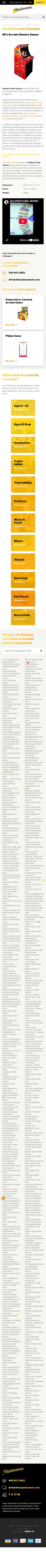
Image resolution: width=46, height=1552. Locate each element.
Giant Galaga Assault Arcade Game (9, 1141)
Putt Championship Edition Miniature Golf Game (34, 902)
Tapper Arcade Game (32, 1212)
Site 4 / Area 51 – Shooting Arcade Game (34, 1033)
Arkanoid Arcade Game (10, 739)
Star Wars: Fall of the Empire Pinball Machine (33, 1141)
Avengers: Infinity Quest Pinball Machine (10, 770)
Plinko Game (29, 863)
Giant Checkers (7, 1133)
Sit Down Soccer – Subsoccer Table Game (33, 1028)
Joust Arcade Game (9, 1344)
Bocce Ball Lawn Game (10, 835)
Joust (4, 118)
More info (10, 325)
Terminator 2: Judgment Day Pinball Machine (33, 1244)
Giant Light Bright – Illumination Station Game (11, 1164)
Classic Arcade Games (16, 25)
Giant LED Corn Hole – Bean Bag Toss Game (10, 1157)
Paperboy (33, 116)
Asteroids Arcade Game (10, 741)
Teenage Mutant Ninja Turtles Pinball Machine (33, 1220)
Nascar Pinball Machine (33, 727)
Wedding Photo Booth (32, 1369)
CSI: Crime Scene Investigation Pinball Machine (9, 966)
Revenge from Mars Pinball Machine (32, 942)
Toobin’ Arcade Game (32, 1320)
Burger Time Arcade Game (11, 847)
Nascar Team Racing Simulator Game (32, 731)
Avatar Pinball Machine (10, 767)
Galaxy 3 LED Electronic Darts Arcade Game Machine (10, 1097)
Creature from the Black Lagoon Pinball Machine (10, 946)
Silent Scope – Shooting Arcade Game (33, 1010)
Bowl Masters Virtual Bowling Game (9, 838)
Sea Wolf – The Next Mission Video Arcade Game (32, 997)
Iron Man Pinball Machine (11, 1332)
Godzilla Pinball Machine (11, 1201)
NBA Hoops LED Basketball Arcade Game (34, 749)
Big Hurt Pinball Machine (11, 807)
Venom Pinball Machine (33, 1358)
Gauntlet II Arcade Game (11, 1116)
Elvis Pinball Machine (9, 1055)
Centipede (24, 116)
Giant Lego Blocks (8, 1161)
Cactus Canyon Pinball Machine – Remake (10, 855)
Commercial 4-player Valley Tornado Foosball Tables (11, 919)
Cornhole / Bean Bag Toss (11, 936)
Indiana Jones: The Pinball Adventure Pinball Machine (11, 1322)
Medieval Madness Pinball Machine (32, 665)
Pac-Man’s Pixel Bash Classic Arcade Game (32, 843)
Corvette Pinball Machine (11, 938)
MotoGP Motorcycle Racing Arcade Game (32, 714)
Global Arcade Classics (10, 1198)
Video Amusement (9, 162)
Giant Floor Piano (8, 1137)
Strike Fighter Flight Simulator (31, 1176)
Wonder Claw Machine (33, 1409)
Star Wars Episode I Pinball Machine (32, 1117)
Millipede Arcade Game (33, 678)
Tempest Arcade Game (33, 1236)
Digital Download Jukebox (11, 1002)
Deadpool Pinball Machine (11, 990)
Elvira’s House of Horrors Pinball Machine (11, 1052)
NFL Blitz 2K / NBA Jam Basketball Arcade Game (34, 792)
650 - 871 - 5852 (25, 2)
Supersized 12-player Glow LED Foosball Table (33, 1204)
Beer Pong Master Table (11, 793)
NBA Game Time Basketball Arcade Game (34, 735)
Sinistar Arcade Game (32, 1020)
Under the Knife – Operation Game (31, 1349)
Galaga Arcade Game (10, 1093)
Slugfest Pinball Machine (33, 1041)
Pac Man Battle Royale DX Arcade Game (34, 822)
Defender (6, 116)
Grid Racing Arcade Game (11, 1227)
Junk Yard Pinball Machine (11, 1351)
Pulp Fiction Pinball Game (34, 896)
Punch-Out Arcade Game (34, 898)
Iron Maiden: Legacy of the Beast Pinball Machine (11, 1328)
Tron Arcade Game (31, 1337)
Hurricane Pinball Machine (11, 1304)
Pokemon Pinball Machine (34, 866)
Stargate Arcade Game (33, 1144)
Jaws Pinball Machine (9, 1339)
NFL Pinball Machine (32, 795)
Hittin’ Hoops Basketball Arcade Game (10, 1270)
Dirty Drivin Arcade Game (11, 1004)
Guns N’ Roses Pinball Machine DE (10, 1242)
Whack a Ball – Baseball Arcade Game (33, 1377)
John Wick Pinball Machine (11, 1341)
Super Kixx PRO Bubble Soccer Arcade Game (33, 1199)
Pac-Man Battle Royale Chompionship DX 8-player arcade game (33, 832)
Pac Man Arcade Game (33, 819)
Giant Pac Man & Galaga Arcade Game (11, 1176)
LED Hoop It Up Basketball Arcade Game (11, 1399)
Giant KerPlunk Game (10, 1149)
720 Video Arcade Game (10, 673)
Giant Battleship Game (10, 1128)
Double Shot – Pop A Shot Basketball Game (11, 1031)
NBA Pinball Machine (32, 758)
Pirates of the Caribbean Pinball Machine (33, 860)
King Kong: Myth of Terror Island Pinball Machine (11, 1368)
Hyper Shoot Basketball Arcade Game (10, 1307)
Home (4, 25)
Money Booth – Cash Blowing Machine (32, 686)
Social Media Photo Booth (34, 1048)
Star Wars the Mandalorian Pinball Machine (32, 1128)
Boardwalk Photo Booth (10, 828)
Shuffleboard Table (32, 1006)
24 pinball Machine (9, 671)
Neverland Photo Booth (33, 774)
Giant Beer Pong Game (10, 1130)
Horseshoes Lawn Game (11, 1283)
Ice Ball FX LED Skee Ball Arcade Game (10, 1312)
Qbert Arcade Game (32, 915)
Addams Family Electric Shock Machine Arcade (10, 686)
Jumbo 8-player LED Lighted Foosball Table (10, 1347)
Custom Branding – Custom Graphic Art (9, 972)
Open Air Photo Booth (32, 807)
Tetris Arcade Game (32, 1248)
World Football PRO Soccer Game (32, 1417)
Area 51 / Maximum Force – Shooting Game (11, 735)
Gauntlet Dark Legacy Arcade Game (10, 1113)
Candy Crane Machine (10, 859)
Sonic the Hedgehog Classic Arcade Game (32, 1056)
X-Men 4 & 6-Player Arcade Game (31, 1436)
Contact (40, 2)
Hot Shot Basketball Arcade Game (9, 1291)
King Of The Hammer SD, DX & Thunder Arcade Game (11, 1374)
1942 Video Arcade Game (11, 664)
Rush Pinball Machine (32, 973)
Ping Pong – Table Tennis (34, 856)
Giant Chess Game (9, 1135)
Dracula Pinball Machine (11, 1041)
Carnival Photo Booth (9, 868)
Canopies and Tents (9, 861)
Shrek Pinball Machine (33, 1004)
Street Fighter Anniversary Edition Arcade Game (34, 1162)
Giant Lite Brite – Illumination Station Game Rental (11, 1170)
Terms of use (23, 1528)
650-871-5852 (17, 272)
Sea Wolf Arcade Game (33, 1002)
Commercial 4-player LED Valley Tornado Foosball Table (11, 912)
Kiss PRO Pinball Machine (11, 1379)
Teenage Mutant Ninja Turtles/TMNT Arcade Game (33, 1226)
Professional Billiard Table (34, 894)
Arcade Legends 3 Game (11, 727)
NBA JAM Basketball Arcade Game (32, 754)
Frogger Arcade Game (10, 1077)
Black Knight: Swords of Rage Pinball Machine (10, 820)
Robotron (15, 116)
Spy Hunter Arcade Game (34, 1088)
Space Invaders (30, 113)
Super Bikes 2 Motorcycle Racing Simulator (34, 1185)
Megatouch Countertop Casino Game (33, 670)
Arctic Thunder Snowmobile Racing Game (11, 731)
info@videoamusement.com (24, 279)
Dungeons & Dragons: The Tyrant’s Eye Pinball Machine (11, 1046)
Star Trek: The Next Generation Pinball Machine (31, 1097)
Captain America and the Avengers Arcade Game (11, 864)
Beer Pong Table (8, 795)
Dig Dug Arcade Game (10, 999)
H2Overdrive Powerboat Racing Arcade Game (11, 1246)
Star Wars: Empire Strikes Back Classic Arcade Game (34, 1135)
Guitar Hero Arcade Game (11, 1234)
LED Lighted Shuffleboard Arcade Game (11, 1413)
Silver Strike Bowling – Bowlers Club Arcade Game (32, 1015)
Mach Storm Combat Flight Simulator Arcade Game (11, 1443)
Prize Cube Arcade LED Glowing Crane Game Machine (33, 879)
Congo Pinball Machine (10, 929)
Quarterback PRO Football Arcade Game (34, 918)
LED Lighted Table (8, 1416)
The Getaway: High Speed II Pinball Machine (34, 1265)
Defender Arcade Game (10, 992)
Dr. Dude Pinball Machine (11, 1039)
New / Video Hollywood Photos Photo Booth (33, 778)
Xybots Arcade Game (32, 1454)
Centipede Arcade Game (11, 875)
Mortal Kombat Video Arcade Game (32, 710)
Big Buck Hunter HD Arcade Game (9, 799)
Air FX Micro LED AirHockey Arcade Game (11, 705)
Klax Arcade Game (9, 1381)
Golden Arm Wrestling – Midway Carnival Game (10, 1204)
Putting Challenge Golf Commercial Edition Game (34, 906)
